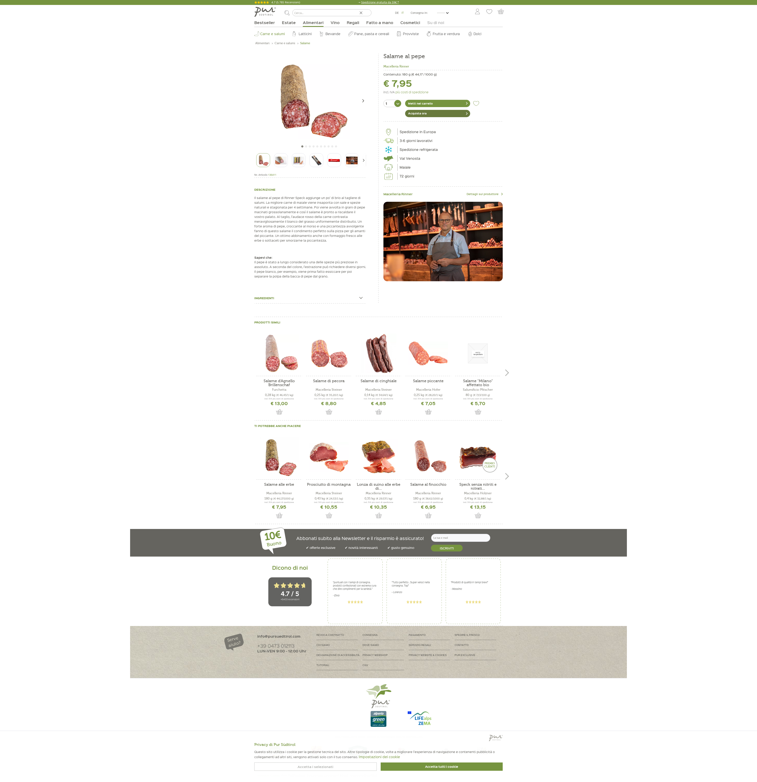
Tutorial (322, 665)
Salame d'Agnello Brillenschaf (279, 383)
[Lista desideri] (489, 12)
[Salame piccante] (428, 353)
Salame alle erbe (279, 485)
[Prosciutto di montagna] (329, 457)
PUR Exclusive (465, 655)
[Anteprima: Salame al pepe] (263, 160)
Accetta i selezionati (315, 766)
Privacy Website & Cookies (428, 655)
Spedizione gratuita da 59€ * (380, 2)
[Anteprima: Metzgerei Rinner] (334, 160)
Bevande (332, 33)
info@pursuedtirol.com (278, 636)
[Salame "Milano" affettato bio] (478, 353)
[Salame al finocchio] (428, 457)
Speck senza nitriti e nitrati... (478, 487)
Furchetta (279, 389)
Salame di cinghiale (379, 381)
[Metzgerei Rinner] (443, 241)
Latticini (305, 33)
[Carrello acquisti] (502, 12)
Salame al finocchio (428, 485)
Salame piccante (428, 381)
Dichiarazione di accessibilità (338, 655)
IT (403, 12)
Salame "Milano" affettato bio (478, 383)
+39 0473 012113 (276, 645)
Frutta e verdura (446, 33)
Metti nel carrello (420, 103)
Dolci (477, 33)
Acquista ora (417, 113)
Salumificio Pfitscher (478, 389)
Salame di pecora (329, 381)
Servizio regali (420, 645)
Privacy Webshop (375, 655)
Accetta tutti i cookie (441, 766)
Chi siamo (323, 645)
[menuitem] (477, 12)
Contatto (462, 645)
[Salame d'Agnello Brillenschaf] (279, 353)
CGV (365, 665)
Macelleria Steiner (329, 389)
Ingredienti (264, 298)
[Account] (477, 12)
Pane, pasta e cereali (371, 33)
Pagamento (417, 634)
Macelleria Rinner (396, 66)
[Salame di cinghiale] (378, 353)
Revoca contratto (330, 634)
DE (397, 12)
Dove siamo (371, 645)
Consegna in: (419, 13)
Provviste (411, 33)
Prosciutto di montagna (329, 485)
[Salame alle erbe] (279, 457)
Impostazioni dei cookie (379, 756)
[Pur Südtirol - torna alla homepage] (265, 12)
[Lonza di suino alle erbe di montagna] (378, 457)
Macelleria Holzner (478, 493)
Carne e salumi (272, 33)
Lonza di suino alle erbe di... (378, 487)
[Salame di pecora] (329, 353)
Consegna (370, 634)
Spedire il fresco (467, 634)
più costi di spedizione (412, 92)
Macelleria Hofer (428, 389)
